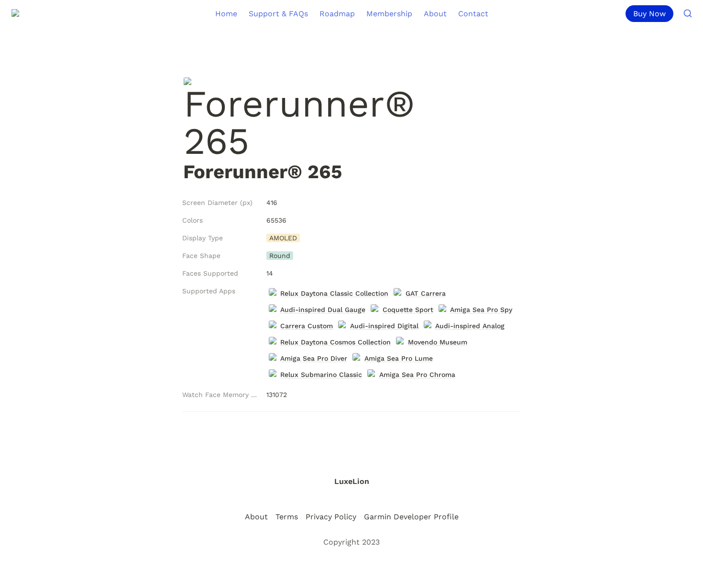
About (435, 13)
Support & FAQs (278, 13)
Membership (389, 13)
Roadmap (337, 13)
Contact (473, 13)
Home (226, 13)
